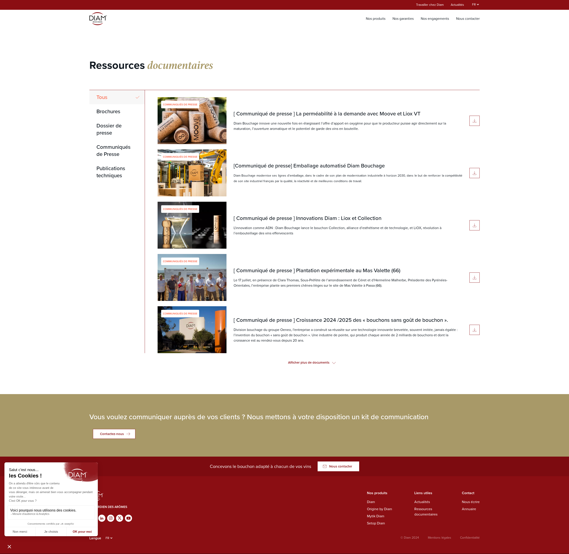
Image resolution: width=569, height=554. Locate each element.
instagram (110, 518)
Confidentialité (470, 537)
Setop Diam (376, 523)
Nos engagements (435, 18)
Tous (101, 97)
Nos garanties (403, 18)
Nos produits (375, 18)
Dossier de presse (109, 129)
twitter (119, 518)
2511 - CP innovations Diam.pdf (474, 225)
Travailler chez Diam (430, 4)
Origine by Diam (379, 509)
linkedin (101, 518)
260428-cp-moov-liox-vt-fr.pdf (474, 121)
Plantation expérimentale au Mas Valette (474, 277)
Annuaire (469, 509)
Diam (371, 501)
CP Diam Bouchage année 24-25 (474, 330)
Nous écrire (471, 501)
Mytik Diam (375, 516)
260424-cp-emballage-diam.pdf (474, 173)
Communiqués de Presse (113, 150)
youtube (128, 518)
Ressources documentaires (425, 511)
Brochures (108, 111)
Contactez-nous (112, 433)
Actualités (457, 4)
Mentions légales (439, 537)
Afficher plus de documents (308, 362)
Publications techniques (110, 171)
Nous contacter (468, 18)
